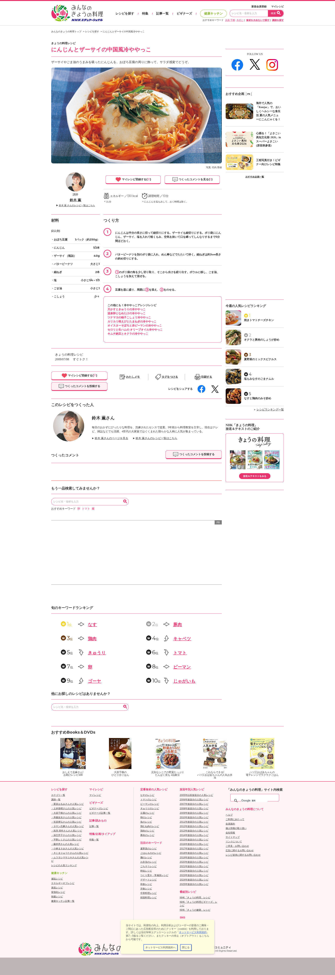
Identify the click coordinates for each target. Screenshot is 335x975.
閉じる (186, 947)
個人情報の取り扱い (236, 828)
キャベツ (182, 638)
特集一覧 (94, 839)
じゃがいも (184, 681)
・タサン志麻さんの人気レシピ (67, 826)
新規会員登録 (259, 6)
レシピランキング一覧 (270, 409)
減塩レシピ (57, 878)
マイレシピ (277, 6)
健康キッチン (213, 13)
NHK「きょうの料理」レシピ (195, 897)
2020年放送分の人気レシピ (194, 862)
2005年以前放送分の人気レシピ (196, 795)
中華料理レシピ (148, 893)
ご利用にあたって (235, 819)
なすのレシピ (147, 795)
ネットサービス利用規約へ (160, 947)
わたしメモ (133, 376)
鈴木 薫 (75, 200)
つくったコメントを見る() (195, 179)
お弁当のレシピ (148, 862)
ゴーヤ (94, 681)
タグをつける (170, 376)
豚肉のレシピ (147, 835)
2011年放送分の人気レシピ (194, 822)
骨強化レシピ (58, 892)
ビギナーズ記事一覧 (99, 813)
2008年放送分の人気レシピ (194, 808)
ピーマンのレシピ (149, 804)
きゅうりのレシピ (149, 808)
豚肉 (177, 624)
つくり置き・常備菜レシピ (154, 875)
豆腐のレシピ (147, 813)
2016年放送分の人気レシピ (194, 844)
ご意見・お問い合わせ (237, 846)
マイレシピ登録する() (136, 179)
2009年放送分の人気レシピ (194, 813)
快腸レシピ (57, 896)
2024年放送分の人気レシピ (194, 879)
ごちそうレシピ (148, 866)
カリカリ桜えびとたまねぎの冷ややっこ (132, 321)
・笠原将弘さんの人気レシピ (66, 822)
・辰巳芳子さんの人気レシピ (66, 835)
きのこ (240, 20)
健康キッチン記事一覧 (62, 901)
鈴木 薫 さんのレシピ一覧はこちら (77, 205)
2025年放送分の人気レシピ (194, 884)
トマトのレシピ (148, 799)
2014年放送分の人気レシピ (194, 835)
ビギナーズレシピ (98, 808)
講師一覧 (55, 799)
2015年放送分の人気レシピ (194, 839)
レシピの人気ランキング (64, 865)
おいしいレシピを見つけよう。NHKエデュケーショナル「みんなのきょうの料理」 (77, 13)
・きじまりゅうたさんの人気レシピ (69, 853)
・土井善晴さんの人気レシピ (66, 808)
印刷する (206, 376)
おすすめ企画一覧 (254, 176)
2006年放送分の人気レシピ (194, 799)
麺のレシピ (146, 857)
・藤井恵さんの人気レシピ (65, 844)
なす (92, 624)
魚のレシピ (146, 822)
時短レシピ (146, 870)
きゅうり (97, 652)
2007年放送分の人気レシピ (194, 804)
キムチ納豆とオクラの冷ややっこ (128, 333)
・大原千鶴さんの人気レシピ (66, 813)
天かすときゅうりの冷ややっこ (127, 309)
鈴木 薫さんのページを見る (111, 438)
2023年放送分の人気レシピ (194, 875)
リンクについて (234, 841)
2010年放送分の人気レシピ (194, 817)
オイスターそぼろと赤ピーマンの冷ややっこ (135, 325)
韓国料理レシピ (148, 897)
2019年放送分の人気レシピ (194, 857)
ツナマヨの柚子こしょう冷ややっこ (129, 317)
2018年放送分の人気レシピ (194, 853)
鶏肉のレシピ (147, 830)
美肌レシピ (57, 887)
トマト (86, 508)
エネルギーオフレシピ (62, 883)
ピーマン (182, 666)
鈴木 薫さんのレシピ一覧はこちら (156, 438)
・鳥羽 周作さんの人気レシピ (66, 830)
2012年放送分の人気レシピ (194, 826)
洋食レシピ (146, 888)
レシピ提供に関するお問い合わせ (243, 855)
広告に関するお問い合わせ (240, 850)
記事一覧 (162, 13)
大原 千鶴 (230, 20)
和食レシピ (146, 884)
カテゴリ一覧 (58, 795)
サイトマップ (233, 837)
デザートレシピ (148, 879)
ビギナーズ (184, 13)
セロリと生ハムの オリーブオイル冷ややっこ (135, 329)
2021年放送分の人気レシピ (194, 866)
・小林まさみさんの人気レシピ (67, 848)
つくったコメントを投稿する (82, 386)
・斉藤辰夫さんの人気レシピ (66, 817)
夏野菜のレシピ (148, 848)
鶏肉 (92, 638)
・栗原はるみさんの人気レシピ (67, 804)
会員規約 (230, 823)
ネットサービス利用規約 (193, 932)
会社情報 (230, 832)
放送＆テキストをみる (254, 476)
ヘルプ (229, 815)
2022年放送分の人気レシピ (194, 870)
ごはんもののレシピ (150, 853)
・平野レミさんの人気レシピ (66, 839)
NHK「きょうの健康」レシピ (195, 910)
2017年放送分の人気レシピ (194, 848)
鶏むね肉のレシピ (149, 826)
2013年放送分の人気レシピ (194, 830)
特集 (145, 13)
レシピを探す (125, 13)
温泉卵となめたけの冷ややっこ (127, 313)
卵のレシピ (146, 817)
